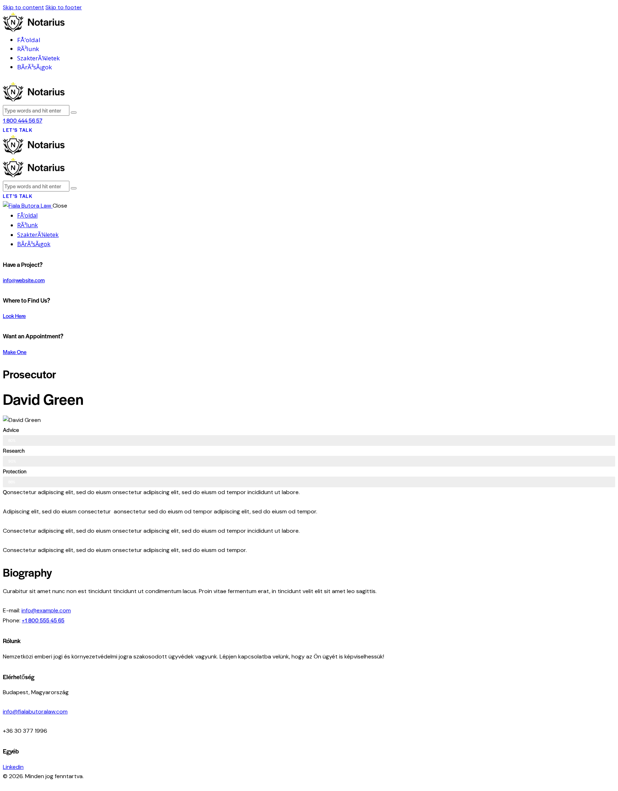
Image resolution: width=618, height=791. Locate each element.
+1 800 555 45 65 (43, 620)
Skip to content (23, 7)
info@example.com (46, 610)
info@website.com (24, 280)
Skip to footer (63, 7)
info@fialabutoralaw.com (35, 711)
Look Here (14, 315)
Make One (14, 351)
